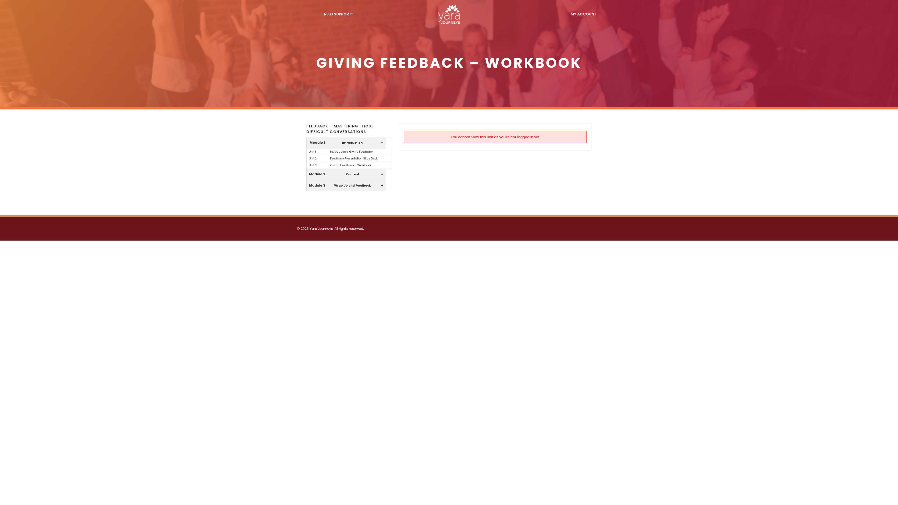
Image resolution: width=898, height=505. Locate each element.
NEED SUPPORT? (338, 14)
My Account (583, 14)
